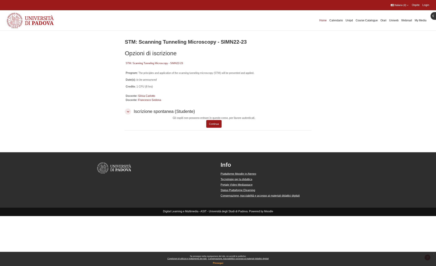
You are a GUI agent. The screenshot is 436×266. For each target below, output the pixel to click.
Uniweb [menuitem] (394, 20)
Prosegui (218, 263)
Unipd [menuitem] (349, 20)
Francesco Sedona (149, 100)
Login (425, 5)
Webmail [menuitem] (406, 20)
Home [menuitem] (323, 20)
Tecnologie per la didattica (236, 179)
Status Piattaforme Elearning (238, 190)
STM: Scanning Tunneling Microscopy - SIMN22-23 (154, 63)
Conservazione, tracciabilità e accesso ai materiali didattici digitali (238, 258)
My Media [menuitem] (420, 20)
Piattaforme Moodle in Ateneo (238, 173)
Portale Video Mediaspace (237, 184)
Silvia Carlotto (146, 95)
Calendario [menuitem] (336, 20)
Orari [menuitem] (383, 20)
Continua (214, 123)
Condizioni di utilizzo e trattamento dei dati (187, 258)
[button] (399, 5)
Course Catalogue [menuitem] (367, 20)
